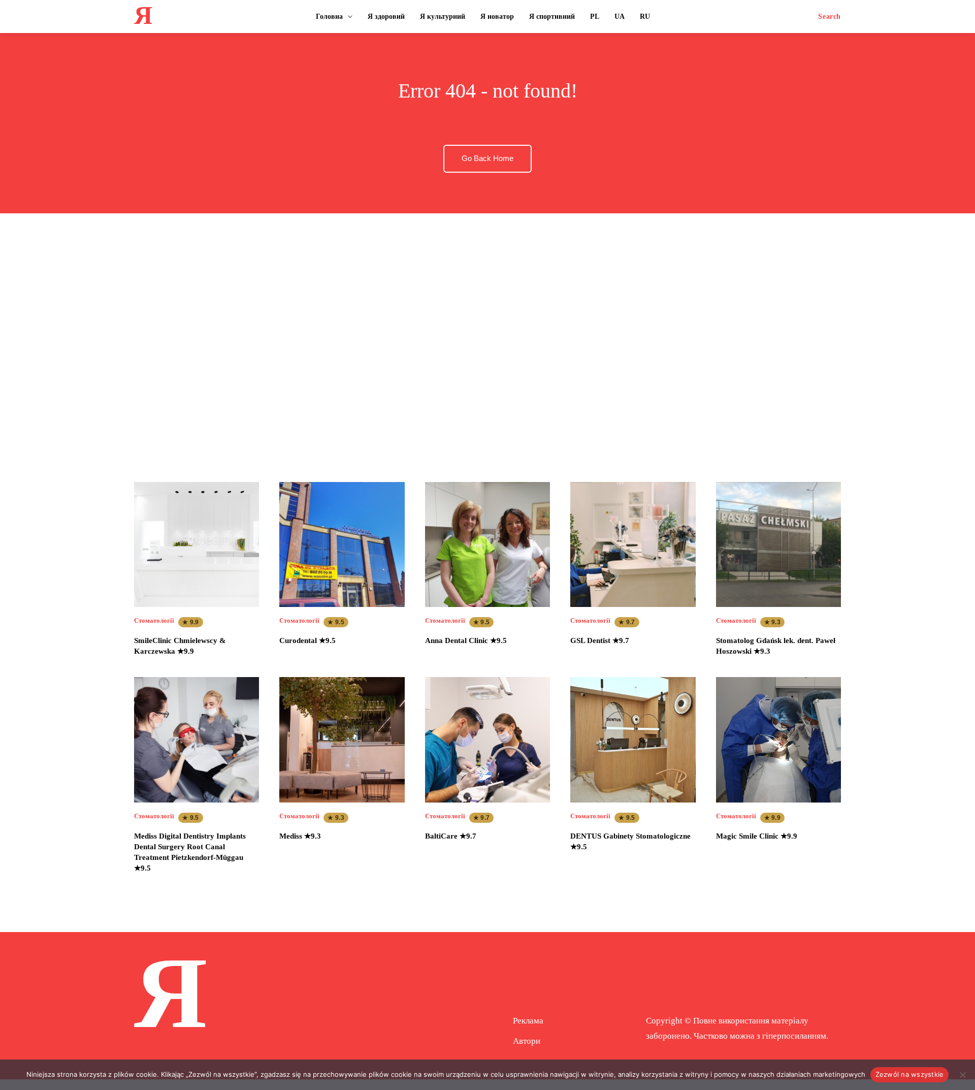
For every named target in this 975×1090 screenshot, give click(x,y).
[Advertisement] (487, 337)
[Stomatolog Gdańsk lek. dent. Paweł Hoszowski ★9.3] (778, 544)
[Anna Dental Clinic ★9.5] (487, 544)
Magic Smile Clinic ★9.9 (756, 836)
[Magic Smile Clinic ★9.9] (778, 739)
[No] (962, 1075)
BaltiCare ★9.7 (450, 836)
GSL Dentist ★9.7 (599, 640)
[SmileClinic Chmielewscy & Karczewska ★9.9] (196, 544)
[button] (829, 16)
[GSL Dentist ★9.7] (632, 544)
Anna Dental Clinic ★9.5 (466, 640)
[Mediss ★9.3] (341, 739)
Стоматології (154, 620)
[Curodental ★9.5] (341, 544)
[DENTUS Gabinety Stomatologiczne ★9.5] (632, 739)
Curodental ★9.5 (307, 640)
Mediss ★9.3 (300, 836)
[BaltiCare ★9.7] (487, 739)
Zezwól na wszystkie (909, 1074)
